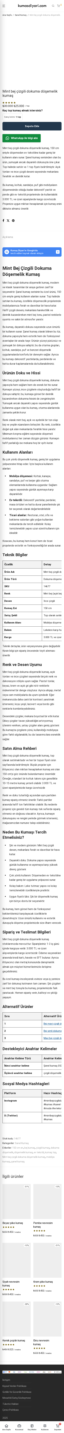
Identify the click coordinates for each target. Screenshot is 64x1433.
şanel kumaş (18, 1161)
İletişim (6, 1380)
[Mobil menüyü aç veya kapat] (3, 6)
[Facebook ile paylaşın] (3, 220)
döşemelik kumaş (23, 1152)
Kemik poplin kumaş (13, 1340)
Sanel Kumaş (21, 15)
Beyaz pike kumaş (12, 1223)
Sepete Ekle (32, 126)
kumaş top (50, 1152)
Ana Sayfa (7, 15)
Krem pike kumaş (43, 1281)
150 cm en (17, 1147)
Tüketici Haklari (10, 1404)
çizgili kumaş (43, 1147)
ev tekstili (39, 1152)
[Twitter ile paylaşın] (8, 220)
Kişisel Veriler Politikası (14, 1386)
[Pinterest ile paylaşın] (13, 220)
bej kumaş (29, 1147)
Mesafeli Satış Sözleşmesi (16, 1398)
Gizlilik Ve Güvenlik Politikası (16, 1392)
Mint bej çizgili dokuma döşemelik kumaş (23, 1157)
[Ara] (53, 6)
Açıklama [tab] (7, 237)
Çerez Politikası (10, 1410)
